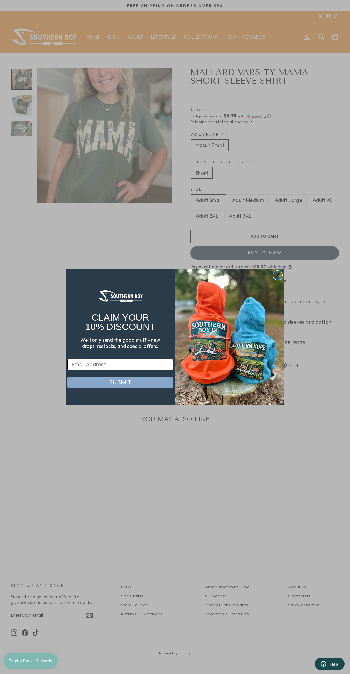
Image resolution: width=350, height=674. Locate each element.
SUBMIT (120, 382)
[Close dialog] (277, 275)
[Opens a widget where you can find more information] (329, 664)
